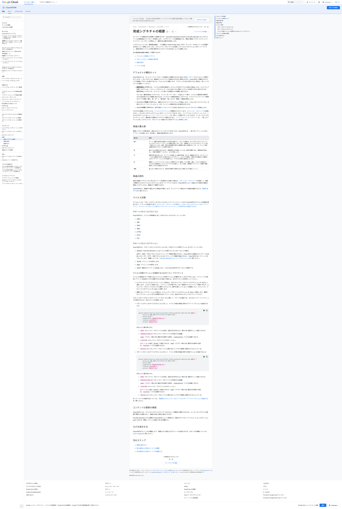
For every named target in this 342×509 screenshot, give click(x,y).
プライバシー (40, 505)
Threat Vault (162, 81)
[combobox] (296, 2)
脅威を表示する (142, 445)
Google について (30, 505)
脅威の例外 (140, 62)
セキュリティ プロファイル (195, 111)
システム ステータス (111, 495)
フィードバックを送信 (200, 31)
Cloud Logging (137, 433)
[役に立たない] (207, 27)
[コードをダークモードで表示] (204, 310)
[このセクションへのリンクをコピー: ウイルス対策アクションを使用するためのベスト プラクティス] (185, 273)
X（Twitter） (266, 492)
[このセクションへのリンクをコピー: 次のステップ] (147, 441)
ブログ (265, 486)
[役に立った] (205, 27)
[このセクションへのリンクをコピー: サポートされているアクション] (159, 244)
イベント (265, 489)
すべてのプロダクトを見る (33, 486)
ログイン (337, 2)
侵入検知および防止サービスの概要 (148, 448)
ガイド (10, 11)
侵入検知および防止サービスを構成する (149, 451)
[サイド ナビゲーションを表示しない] (21, 506)
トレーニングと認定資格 (191, 498)
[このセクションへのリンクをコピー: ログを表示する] (149, 427)
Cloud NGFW (11, 8)
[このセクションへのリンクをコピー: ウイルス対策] (147, 198)
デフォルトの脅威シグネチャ (146, 56)
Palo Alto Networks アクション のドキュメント (174, 258)
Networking (152, 26)
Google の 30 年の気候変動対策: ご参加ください (85, 505)
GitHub (186, 486)
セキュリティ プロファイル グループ (159, 115)
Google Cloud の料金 (31, 489)
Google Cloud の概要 (189, 489)
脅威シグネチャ (189, 77)
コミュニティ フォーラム (112, 486)
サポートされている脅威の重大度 (147, 59)
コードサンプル (188, 492)
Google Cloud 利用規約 (64, 505)
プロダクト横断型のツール (47, 2)
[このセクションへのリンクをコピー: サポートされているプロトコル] (159, 212)
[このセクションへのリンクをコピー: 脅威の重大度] (147, 127)
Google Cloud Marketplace (33, 492)
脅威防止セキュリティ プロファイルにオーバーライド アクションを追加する (183, 398)
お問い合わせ (30, 495)
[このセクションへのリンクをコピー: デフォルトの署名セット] (158, 73)
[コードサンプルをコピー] (206, 310)
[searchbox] (12, 17)
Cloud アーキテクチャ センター (192, 495)
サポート (107, 489)
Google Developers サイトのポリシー (161, 472)
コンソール (312, 2)
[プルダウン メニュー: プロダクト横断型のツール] (57, 2)
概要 (3, 11)
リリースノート (109, 492)
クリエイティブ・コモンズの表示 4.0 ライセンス (167, 470)
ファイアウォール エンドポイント (187, 117)
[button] (11, 51)
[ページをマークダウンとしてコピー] (172, 31)
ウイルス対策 (141, 66)
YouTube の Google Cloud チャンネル (273, 495)
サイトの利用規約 (51, 505)
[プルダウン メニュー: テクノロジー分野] (36, 2)
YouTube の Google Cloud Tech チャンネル (275, 498)
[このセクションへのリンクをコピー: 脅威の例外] (145, 176)
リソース (27, 11)
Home (134, 26)
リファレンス (18, 11)
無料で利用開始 (333, 7)
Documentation (142, 26)
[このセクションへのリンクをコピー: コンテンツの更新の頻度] (158, 408)
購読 (323, 505)
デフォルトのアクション (162, 111)
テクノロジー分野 (29, 2)
